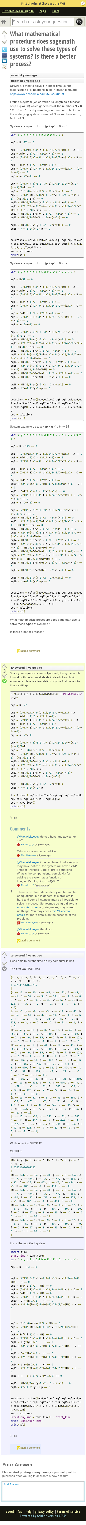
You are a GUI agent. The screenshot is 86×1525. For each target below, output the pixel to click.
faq (20, 1511)
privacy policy (44, 1511)
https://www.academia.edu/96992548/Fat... (38, 94)
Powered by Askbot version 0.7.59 (43, 1516)
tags (42, 11)
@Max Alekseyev (28, 836)
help (29, 1511)
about (10, 1511)
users (55, 11)
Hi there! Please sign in (18, 11)
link (15, 817)
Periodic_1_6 (27, 844)
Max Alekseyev (29, 855)
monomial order (27, 907)
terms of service (68, 1511)
